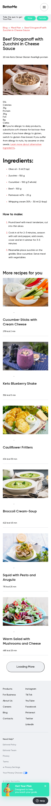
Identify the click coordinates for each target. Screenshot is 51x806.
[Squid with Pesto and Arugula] (25, 547)
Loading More (26, 666)
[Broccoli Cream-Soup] (25, 484)
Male (30, 18)
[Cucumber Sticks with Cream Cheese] (25, 292)
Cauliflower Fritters (18, 447)
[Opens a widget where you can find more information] (40, 801)
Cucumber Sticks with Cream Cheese (20, 322)
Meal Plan (16, 28)
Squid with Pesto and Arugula (19, 577)
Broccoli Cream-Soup (20, 511)
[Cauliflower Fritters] (25, 420)
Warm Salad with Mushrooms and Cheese (22, 641)
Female (42, 18)
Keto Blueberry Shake (20, 383)
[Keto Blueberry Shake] (25, 356)
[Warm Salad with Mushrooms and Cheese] (25, 611)
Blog (5, 28)
